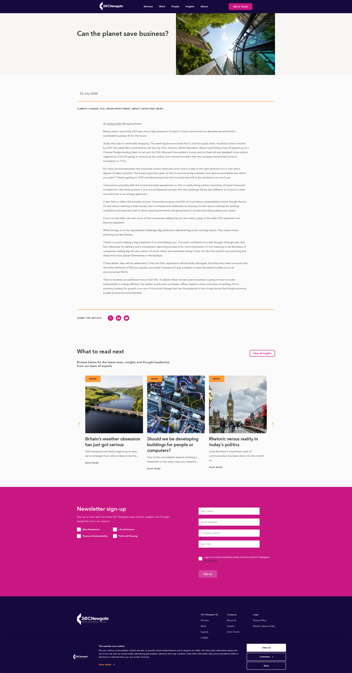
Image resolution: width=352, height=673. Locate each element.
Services (148, 6)
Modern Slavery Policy (264, 626)
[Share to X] (110, 318)
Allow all (266, 647)
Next (273, 423)
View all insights (262, 353)
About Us (231, 620)
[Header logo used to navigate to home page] (111, 6)
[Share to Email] (126, 318)
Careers (231, 626)
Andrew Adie (113, 123)
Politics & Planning (128, 536)
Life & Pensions (126, 529)
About (204, 6)
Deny (266, 665)
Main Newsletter (91, 529)
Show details (105, 664)
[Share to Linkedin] (118, 318)
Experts (204, 632)
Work (162, 6)
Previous (79, 423)
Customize (265, 657)
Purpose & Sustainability (95, 536)
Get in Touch (240, 6)
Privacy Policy (211, 560)
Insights (189, 6)
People (175, 6)
